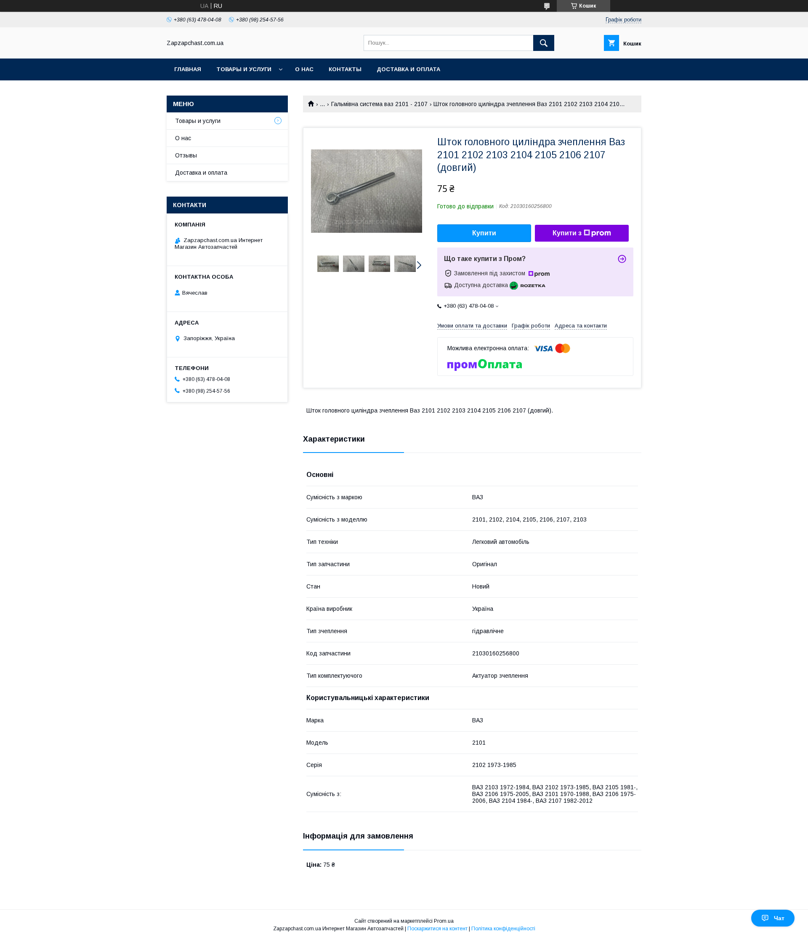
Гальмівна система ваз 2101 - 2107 (379, 104)
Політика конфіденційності (503, 929)
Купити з (567, 233)
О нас (304, 69)
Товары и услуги (243, 69)
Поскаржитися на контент (437, 929)
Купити (484, 233)
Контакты (345, 69)
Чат (779, 918)
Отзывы (186, 155)
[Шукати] (543, 43)
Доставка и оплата (408, 69)
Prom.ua (444, 921)
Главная (187, 69)
